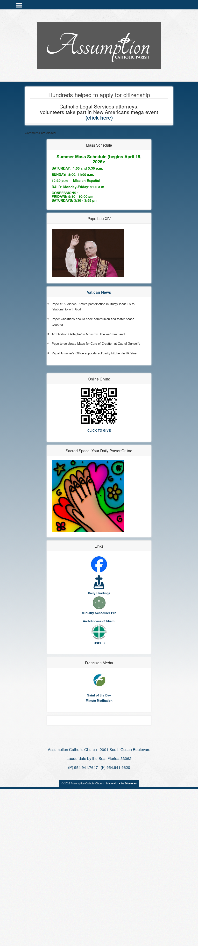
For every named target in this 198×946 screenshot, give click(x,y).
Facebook (179, 4)
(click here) (99, 117)
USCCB (99, 643)
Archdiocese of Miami (99, 621)
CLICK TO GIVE (99, 430)
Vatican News (99, 292)
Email (172, 4)
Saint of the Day (99, 695)
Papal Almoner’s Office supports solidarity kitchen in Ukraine (94, 353)
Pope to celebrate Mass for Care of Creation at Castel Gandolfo (96, 343)
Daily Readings (99, 593)
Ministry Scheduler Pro (99, 612)
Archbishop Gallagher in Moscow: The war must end (88, 334)
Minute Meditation (99, 700)
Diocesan (131, 783)
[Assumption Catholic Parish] (99, 44)
